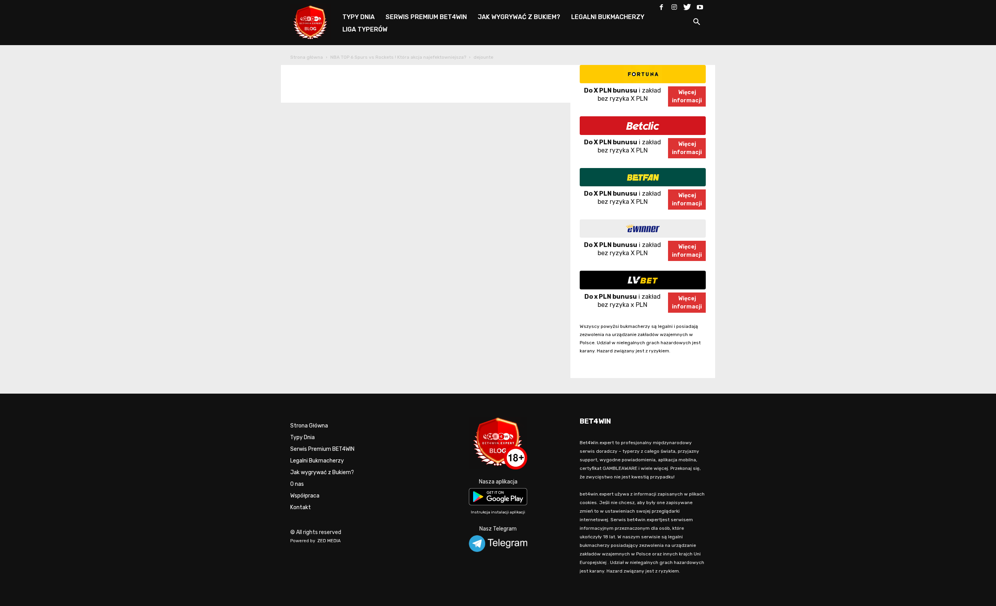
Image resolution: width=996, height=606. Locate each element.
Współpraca (304, 495)
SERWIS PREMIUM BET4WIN (426, 17)
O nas (297, 484)
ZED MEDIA (329, 540)
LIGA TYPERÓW (365, 29)
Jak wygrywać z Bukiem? (322, 472)
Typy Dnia (302, 437)
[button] (696, 23)
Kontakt (300, 507)
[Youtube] (700, 5)
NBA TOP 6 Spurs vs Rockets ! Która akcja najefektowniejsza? (398, 57)
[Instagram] (674, 5)
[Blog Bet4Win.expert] (314, 21)
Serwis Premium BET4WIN (322, 449)
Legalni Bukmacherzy (317, 460)
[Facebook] (661, 5)
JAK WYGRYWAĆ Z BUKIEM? (519, 17)
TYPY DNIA (358, 17)
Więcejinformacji (687, 96)
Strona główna (306, 57)
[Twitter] (687, 5)
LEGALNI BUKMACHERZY (607, 17)
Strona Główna (309, 425)
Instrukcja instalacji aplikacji (498, 512)
